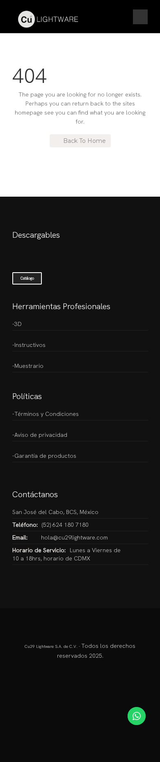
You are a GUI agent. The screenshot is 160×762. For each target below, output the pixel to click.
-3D (17, 324)
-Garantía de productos (44, 455)
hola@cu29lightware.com (74, 537)
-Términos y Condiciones (45, 414)
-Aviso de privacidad (39, 434)
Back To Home (84, 141)
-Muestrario (27, 366)
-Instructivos (29, 345)
